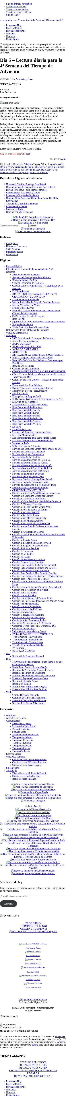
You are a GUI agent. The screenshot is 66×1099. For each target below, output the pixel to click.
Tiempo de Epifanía (21, 743)
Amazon (61, 1042)
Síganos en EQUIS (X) (33, 963)
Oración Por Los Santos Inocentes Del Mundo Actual (38, 601)
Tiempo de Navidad (21, 745)
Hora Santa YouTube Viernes (26, 424)
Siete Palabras (13, 249)
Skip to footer (12, 15)
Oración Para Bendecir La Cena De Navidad (34, 565)
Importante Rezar (14, 251)
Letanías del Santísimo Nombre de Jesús (31, 432)
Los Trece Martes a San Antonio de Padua (32, 440)
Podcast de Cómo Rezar (24, 726)
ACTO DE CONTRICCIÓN (26, 346)
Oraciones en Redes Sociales (26, 776)
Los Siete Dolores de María (25, 299)
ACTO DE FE (19, 352)
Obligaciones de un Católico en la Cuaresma (27, 330)
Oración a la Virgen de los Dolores (29, 498)
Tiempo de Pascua (21, 748)
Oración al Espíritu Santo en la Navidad (31, 543)
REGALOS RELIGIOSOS (33, 1062)
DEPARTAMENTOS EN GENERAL (33, 1076)
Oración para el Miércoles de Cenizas (30, 578)
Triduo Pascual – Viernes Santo (27, 642)
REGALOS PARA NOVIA (33, 1065)
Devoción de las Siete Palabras (27, 385)
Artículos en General (16, 718)
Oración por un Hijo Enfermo (26, 606)
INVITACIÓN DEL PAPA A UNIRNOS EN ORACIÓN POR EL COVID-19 (34, 295)
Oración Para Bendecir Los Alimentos (30, 570)
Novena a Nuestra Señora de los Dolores (32, 468)
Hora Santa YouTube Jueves (26, 410)
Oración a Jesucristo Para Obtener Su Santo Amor (36, 493)
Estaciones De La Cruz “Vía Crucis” (30, 404)
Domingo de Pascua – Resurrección (29, 390)
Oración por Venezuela (23, 612)
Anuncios (11, 715)
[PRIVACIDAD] (33, 923)
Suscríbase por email (33, 980)
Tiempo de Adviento (23, 164)
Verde (9, 692)
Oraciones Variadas (15, 756)
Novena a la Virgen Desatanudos (28, 454)
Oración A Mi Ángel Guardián (27, 504)
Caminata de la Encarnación (25, 368)
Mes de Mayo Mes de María (26, 305)
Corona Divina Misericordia (25, 695)
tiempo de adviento (39, 172)
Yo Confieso (18, 648)
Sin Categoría (12, 767)
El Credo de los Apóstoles (24, 401)
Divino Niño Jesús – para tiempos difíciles (32, 388)
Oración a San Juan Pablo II (25, 512)
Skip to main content (16, 6)
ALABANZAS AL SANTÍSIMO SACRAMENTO (37, 354)
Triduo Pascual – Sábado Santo (27, 639)
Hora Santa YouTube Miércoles (27, 418)
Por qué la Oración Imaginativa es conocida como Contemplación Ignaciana (36, 312)
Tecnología (11, 770)
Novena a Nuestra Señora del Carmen (30, 471)
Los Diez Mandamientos (24, 435)
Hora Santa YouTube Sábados (26, 421)
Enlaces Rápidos (14, 266)
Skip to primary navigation (19, 3)
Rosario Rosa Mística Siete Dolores (29, 689)
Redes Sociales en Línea (24, 778)
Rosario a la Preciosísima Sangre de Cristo (32, 670)
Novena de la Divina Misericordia (28, 703)
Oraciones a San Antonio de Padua (29, 620)
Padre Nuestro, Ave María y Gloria (23, 192)
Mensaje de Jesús (14, 209)
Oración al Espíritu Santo (24, 540)
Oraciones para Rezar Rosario (26, 765)
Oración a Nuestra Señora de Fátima (29, 509)
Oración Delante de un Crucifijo (27, 562)
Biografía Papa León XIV (24, 280)
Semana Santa (19, 731)
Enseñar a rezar (13, 754)
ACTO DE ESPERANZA (25, 349)
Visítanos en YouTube (33, 987)
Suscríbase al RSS (33, 972)
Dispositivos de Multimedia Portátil (29, 773)
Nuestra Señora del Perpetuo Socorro (30, 487)
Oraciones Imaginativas (23, 628)
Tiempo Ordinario (21, 751)
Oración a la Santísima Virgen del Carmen (32, 496)
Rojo (8, 659)
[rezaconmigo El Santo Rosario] (33, 873)
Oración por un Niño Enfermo (27, 609)
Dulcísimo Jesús (20, 393)
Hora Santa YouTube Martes (26, 415)
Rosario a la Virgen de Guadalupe (22, 195)
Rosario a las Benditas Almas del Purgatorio (33, 675)
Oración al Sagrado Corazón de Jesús (30, 545)
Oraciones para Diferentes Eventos (29, 762)
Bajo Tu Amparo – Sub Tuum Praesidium (32, 357)
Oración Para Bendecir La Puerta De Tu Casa (34, 567)
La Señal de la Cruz (21, 429)
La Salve (16, 426)
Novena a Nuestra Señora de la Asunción (32, 465)
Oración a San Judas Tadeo (25, 515)
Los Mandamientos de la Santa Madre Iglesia (34, 437)
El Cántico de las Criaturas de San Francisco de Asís (37, 399)
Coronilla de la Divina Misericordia (29, 697)
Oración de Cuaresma (22, 551)
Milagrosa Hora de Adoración (26, 446)
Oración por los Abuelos (24, 595)
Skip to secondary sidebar (18, 12)
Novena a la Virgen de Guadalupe (28, 451)
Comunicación (13, 720)
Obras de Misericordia (17, 332)
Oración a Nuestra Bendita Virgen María (32, 507)
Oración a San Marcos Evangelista (29, 518)
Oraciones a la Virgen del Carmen (28, 617)
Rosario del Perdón (21, 684)
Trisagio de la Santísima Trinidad (22, 203)
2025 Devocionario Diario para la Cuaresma (33, 338)
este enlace (60, 1036)
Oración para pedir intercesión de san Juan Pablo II (30, 187)
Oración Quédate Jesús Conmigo (28, 614)
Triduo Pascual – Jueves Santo (27, 637)
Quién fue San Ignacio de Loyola (28, 316)
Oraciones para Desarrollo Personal (29, 759)
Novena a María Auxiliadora (26, 457)
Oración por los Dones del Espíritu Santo (32, 598)
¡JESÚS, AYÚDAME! (23, 650)
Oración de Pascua (21, 556)
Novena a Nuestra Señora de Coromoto (31, 460)
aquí (28, 154)
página (35, 1044)
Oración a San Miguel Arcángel (27, 520)
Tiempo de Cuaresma (22, 740)
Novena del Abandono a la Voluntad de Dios (34, 484)
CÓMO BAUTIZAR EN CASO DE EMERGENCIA (39, 371)
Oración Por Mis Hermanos (19, 212)
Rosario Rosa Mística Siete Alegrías (29, 686)
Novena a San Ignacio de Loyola (28, 476)
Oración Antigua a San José (25, 548)
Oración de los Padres (22, 554)
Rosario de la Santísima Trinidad (28, 656)
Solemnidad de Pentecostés (25, 734)
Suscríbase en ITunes (33, 948)
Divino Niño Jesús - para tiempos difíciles (26, 189)
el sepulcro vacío (55, 164)
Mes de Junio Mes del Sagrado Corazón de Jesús (36, 302)
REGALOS (33, 1073)
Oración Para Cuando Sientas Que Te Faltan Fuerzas (37, 576)
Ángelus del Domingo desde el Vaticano (31, 277)
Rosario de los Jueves (16, 206)
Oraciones (11, 335)
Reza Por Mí (18, 319)
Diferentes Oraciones (16, 246)
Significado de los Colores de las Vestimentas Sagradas (38, 321)
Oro (8, 653)
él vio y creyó (6, 167)
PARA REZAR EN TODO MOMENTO (32, 634)
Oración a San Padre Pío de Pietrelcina (31, 523)
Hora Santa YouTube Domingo (27, 407)
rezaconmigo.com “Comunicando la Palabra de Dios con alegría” (31, 20)
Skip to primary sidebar (17, 9)
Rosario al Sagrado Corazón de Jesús (30, 678)
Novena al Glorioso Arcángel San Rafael (26, 184)
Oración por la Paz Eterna (24, 592)
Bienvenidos (12, 254)
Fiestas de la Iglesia (21, 723)
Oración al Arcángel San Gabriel (28, 531)
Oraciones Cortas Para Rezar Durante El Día (34, 625)
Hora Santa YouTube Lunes (25, 413)
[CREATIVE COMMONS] (33, 928)
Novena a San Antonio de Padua (28, 473)
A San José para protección (25, 341)
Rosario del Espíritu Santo (25, 681)
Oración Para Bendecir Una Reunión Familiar (34, 573)
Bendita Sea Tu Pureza (23, 366)
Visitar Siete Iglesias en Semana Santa (30, 327)
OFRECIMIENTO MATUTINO (28, 490)
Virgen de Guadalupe (22, 324)
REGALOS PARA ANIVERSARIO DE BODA (33, 1070)
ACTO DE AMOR (21, 343)
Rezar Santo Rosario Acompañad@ (29, 667)
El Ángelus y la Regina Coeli (26, 396)
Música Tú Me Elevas (23, 307)
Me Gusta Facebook (33, 956)
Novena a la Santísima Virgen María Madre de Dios (37, 448)
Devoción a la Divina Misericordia (29, 700)
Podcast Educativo (21, 729)
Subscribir (8, 903)
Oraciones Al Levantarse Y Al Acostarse (31, 623)
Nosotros (10, 272)
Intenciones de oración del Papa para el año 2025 (30, 269)
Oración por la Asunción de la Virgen (30, 590)
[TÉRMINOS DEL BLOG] (33, 926)
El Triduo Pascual (20, 291)
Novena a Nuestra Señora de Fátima (29, 462)
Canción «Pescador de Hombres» (28, 283)
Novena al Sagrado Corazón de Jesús (30, 482)
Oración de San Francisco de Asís (28, 559)
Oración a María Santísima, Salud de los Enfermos (36, 501)
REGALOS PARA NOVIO (33, 1067)
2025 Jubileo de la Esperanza (26, 274)
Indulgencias (12, 243)
